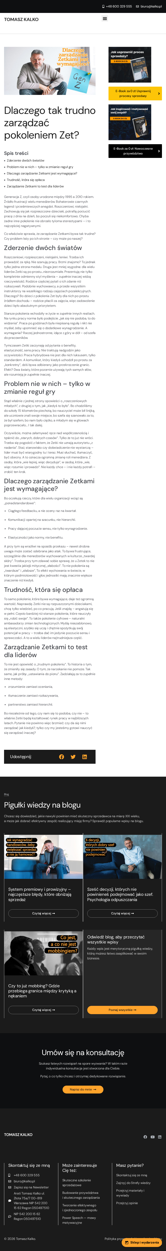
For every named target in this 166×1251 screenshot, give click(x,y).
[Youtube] (152, 1137)
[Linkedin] (159, 1137)
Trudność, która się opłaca (26, 180)
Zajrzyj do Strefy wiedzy (133, 1183)
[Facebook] (145, 1137)
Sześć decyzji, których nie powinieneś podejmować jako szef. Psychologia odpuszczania (120, 894)
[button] (104, 18)
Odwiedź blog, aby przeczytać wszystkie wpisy (116, 939)
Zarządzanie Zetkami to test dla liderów (35, 186)
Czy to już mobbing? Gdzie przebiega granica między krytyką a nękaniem (42, 991)
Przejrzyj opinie (127, 1203)
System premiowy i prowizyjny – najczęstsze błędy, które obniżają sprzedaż (39, 894)
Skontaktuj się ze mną (131, 1175)
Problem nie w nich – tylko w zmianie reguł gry (40, 167)
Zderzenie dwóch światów (25, 160)
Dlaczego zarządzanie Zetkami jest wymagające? (42, 173)
